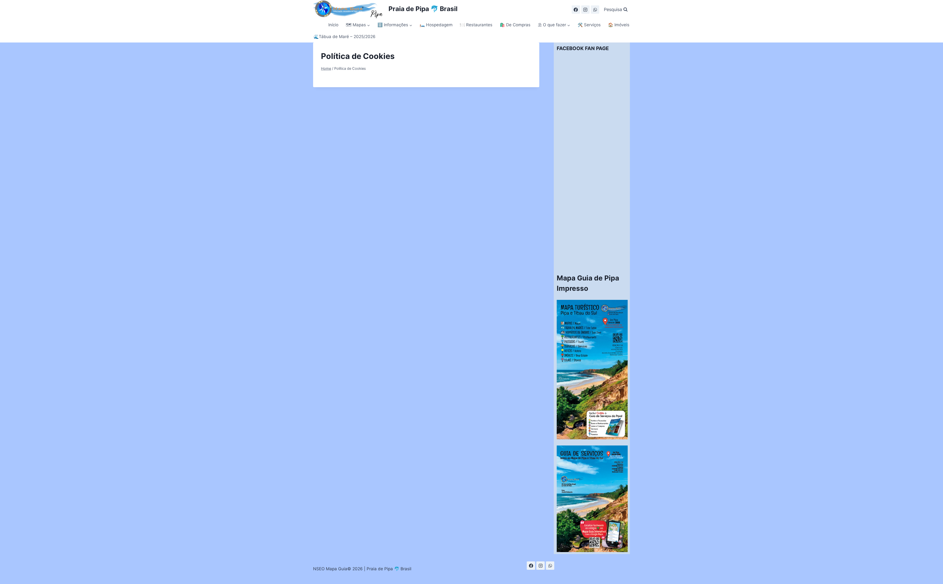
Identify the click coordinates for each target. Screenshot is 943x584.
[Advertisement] (592, 193)
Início (333, 24)
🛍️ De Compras (515, 24)
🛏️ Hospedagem (436, 24)
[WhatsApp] (595, 9)
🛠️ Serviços (589, 24)
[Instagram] (585, 9)
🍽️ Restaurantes (476, 24)
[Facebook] (576, 9)
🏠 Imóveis (618, 24)
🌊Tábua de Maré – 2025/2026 (344, 36)
